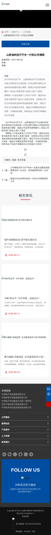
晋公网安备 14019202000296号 (28, 524)
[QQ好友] (20, 454)
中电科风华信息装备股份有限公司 (16, 407)
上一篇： (5, 170)
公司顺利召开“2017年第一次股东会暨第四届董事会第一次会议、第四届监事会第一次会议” (29, 170)
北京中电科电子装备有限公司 (14, 404)
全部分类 (25, 44)
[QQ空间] (26, 454)
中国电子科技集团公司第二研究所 (16, 401)
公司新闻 (27, 32)
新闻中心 (15, 32)
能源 (14, 160)
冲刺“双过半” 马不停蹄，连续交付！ (22, 298)
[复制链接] (31, 454)
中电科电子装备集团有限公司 (14, 397)
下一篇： (5, 180)
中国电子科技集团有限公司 (13, 394)
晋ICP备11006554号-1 (25, 513)
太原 (34, 531)
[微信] (10, 454)
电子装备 (22, 160)
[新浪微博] (4, 454)
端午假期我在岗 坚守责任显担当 (20, 239)
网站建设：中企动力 (23, 531)
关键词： (8, 160)
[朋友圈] (15, 454)
